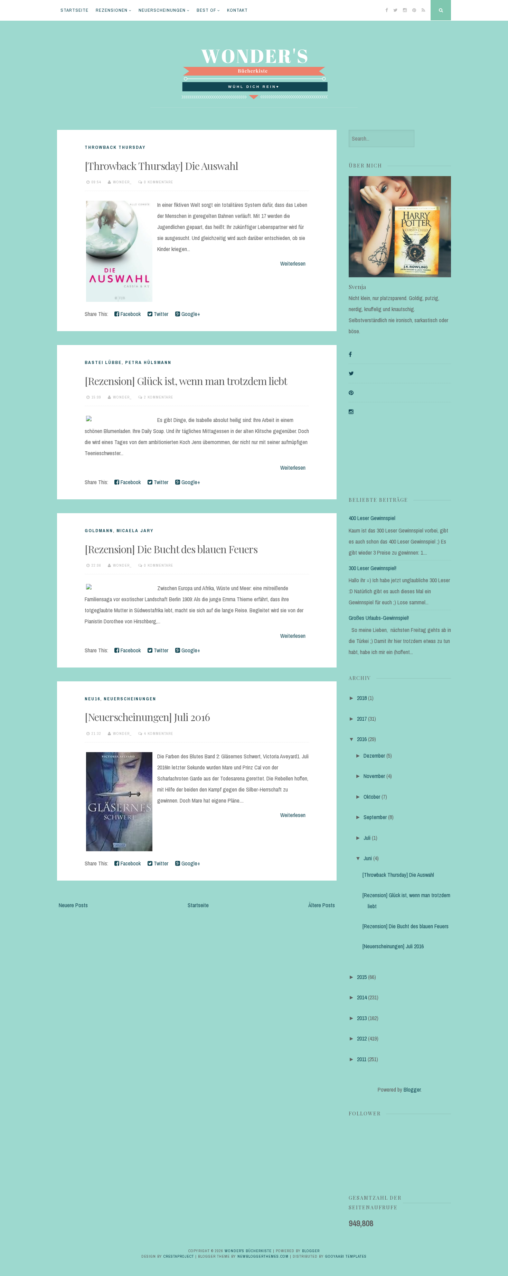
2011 (361, 1059)
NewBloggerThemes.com (263, 1256)
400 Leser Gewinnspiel (372, 518)
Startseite (74, 10)
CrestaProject (178, 1256)
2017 (362, 718)
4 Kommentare (158, 733)
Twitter (160, 314)
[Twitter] (351, 373)
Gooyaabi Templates (346, 1256)
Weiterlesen (292, 263)
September (375, 817)
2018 (362, 698)
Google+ (190, 314)
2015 (362, 977)
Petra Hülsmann (148, 362)
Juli (367, 838)
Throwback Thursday (115, 147)
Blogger (412, 1089)
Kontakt (237, 10)
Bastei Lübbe (103, 362)
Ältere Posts (321, 905)
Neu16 (92, 699)
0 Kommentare (158, 182)
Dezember (374, 755)
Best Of (206, 10)
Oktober (372, 796)
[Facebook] (350, 354)
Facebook (130, 314)
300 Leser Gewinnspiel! (372, 568)
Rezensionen (112, 10)
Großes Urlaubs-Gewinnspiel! (379, 618)
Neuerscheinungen (162, 10)
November (374, 776)
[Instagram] (351, 411)
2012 (362, 1038)
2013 (362, 1018)
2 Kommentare (158, 397)
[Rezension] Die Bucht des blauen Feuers (171, 549)
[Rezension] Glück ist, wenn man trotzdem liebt (186, 381)
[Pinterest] (351, 392)
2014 (362, 997)
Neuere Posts (73, 905)
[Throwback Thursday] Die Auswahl (161, 166)
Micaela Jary (134, 531)
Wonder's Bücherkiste (248, 1250)
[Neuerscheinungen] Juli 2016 (147, 717)
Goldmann (99, 531)
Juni (368, 858)
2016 (362, 739)
